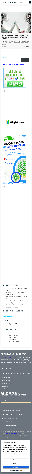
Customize (15, 460)
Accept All (15, 467)
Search (5, 57)
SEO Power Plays (13, 335)
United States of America (13, 433)
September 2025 (13, 324)
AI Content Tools (13, 333)
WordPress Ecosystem (14, 341)
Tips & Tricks (12, 337)
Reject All (15, 463)
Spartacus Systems (7, 357)
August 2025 (12, 326)
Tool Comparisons (13, 339)
